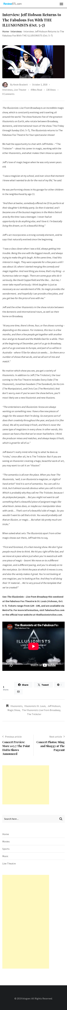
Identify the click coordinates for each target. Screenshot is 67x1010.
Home (5, 31)
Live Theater (20, 89)
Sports (6, 848)
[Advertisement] (25, 784)
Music (5, 856)
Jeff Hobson (54, 706)
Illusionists (16, 706)
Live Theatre (9, 863)
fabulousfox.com (55, 610)
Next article (55, 736)
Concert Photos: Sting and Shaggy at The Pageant (50, 746)
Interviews (16, 31)
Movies (6, 841)
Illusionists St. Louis (35, 706)
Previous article (13, 736)
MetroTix (7, 610)
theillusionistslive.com (49, 614)
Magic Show (13, 710)
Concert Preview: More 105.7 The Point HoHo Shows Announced (16, 748)
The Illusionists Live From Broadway (41, 710)
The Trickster (34, 714)
